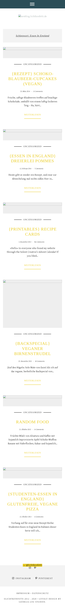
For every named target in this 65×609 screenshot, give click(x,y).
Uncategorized (32, 64)
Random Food (32, 422)
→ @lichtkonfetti (32, 565)
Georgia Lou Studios (32, 602)
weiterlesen (32, 115)
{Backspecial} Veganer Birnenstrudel (32, 348)
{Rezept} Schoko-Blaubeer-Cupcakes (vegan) (32, 78)
